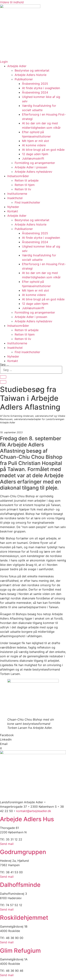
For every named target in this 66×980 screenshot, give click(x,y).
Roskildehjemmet (24, 917)
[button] (33, 735)
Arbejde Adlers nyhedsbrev (33, 171)
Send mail (7, 844)
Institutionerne (17, 193)
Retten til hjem (25, 185)
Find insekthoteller (27, 202)
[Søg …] (3, 377)
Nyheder (13, 207)
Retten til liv (23, 189)
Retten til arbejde (26, 180)
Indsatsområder (18, 176)
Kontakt (12, 211)
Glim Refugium (20, 950)
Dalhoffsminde (20, 884)
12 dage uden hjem (35, 154)
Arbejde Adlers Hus (27, 819)
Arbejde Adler (16, 66)
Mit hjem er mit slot (35, 141)
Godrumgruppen (23, 852)
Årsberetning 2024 (35, 92)
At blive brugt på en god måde (43, 149)
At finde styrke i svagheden (41, 88)
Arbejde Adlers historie (30, 75)
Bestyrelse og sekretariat (32, 70)
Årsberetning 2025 (35, 83)
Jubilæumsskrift (33, 158)
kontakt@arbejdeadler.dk (33, 811)
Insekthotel (15, 198)
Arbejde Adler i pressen (31, 167)
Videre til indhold (12, 2)
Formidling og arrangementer (35, 163)
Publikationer (24, 79)
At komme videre (34, 145)
